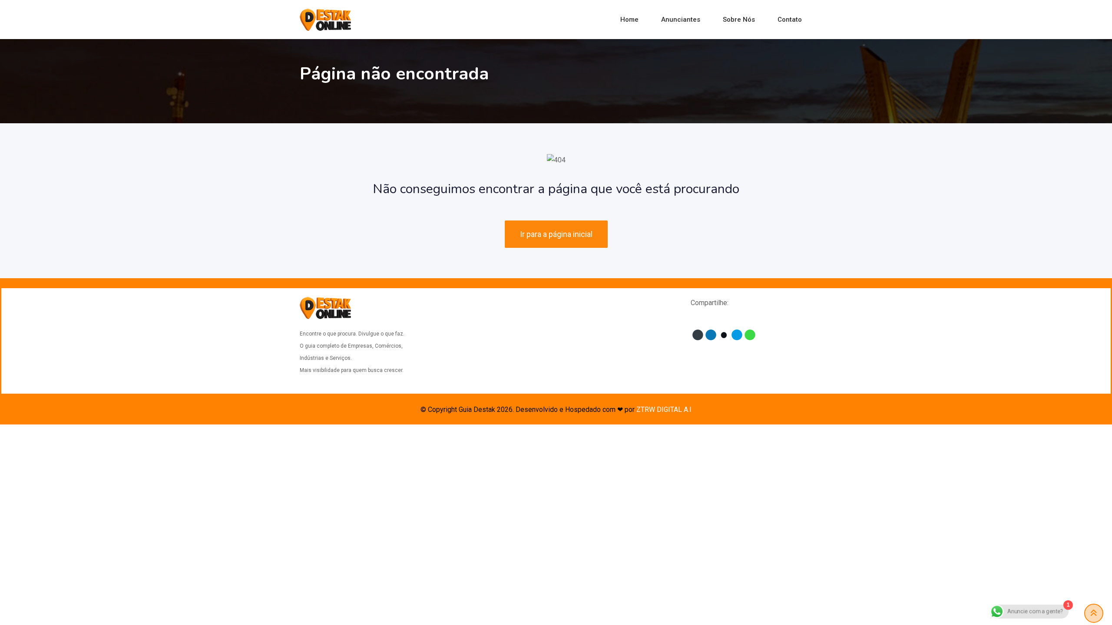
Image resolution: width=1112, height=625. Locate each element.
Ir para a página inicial (556, 234)
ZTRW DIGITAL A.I (664, 409)
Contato (790, 19)
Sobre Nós (739, 19)
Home (629, 19)
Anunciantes (680, 19)
